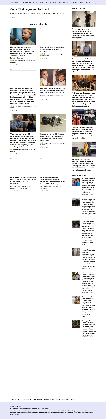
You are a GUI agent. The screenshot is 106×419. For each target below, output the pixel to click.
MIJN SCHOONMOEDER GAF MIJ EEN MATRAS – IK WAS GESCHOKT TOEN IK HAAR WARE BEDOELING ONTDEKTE (23, 181)
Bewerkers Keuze (28, 2)
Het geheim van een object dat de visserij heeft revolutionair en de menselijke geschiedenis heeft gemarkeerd (52, 137)
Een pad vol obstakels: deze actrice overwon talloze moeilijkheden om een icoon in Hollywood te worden (52, 91)
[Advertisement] (84, 368)
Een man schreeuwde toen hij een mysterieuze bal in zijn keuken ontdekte (52, 49)
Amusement (39, 2)
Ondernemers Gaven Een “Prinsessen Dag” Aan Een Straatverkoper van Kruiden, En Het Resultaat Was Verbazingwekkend (52, 181)
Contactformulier (36, 408)
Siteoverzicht (45, 408)
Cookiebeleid (22, 408)
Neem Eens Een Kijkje (76, 2)
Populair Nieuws (63, 2)
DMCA (28, 408)
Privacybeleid (14, 408)
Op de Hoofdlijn (51, 2)
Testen (88, 2)
